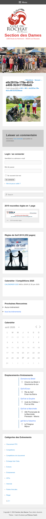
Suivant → (38, 80)
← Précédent (28, 80)
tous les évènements (13, 311)
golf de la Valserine (28, 420)
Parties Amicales (11, 489)
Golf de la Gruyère (28, 398)
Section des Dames (23, 35)
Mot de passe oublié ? (13, 183)
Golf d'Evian (25, 388)
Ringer (8, 495)
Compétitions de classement (15, 455)
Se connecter (10, 180)
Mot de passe (9, 167)
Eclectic (9, 467)
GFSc (8, 478)
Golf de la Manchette (29, 408)
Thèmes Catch (32, 515)
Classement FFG (11, 444)
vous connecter (18, 139)
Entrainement (10, 472)
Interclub (9, 484)
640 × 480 (23, 88)
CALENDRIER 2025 (12, 284)
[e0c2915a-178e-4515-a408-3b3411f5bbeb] (23, 121)
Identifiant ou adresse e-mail (15, 158)
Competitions (10, 450)
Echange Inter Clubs (13, 461)
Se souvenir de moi (14, 175)
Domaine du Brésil (28, 378)
